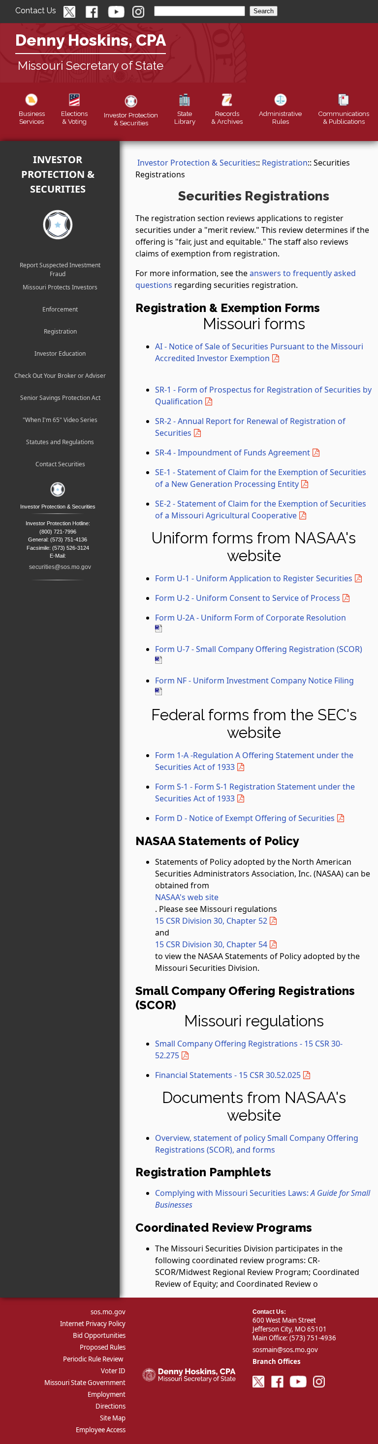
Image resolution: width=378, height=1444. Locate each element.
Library (184, 117)
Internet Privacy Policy (93, 1323)
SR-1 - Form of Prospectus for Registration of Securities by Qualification (263, 395)
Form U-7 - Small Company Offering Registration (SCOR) (258, 649)
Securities (131, 119)
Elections (74, 117)
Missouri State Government (85, 1382)
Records (227, 117)
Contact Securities (60, 464)
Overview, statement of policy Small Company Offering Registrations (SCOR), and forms (256, 1144)
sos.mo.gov (108, 1311)
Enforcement (60, 309)
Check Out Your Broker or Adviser (60, 375)
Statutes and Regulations (60, 442)
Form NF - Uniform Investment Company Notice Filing (254, 680)
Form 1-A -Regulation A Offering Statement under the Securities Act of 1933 (254, 761)
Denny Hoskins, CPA (90, 40)
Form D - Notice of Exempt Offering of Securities (245, 818)
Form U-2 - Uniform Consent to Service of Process (247, 598)
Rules (280, 117)
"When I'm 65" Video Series (60, 420)
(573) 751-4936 (312, 1337)
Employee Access (101, 1429)
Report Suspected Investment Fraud (60, 267)
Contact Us (35, 10)
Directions (110, 1406)
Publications (343, 117)
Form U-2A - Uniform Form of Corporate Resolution (250, 617)
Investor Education (60, 353)
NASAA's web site (187, 897)
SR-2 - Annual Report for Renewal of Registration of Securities (250, 427)
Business (32, 117)
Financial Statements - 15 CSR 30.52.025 (228, 1075)
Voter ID (113, 1370)
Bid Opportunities (99, 1335)
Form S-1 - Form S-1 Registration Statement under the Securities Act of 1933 (255, 792)
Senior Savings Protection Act (60, 398)
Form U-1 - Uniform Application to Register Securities (253, 578)
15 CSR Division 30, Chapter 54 (211, 944)
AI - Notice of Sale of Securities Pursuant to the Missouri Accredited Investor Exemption (259, 352)
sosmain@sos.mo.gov (285, 1349)
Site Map (113, 1418)
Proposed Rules (103, 1347)
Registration (60, 331)
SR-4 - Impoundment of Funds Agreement (232, 452)
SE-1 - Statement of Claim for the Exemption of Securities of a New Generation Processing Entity (260, 478)
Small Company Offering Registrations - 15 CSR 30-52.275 (249, 1049)
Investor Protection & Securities (57, 174)
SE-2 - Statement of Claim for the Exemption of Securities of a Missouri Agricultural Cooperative (260, 509)
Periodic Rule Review (93, 1359)
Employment (107, 1394)
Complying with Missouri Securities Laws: (262, 1199)
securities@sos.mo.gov (60, 567)
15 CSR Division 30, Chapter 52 (211, 920)
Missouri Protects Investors (60, 287)
